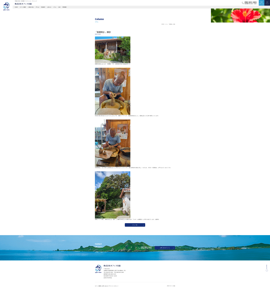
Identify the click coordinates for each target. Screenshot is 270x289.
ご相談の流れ (31, 7)
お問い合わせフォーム (165, 247)
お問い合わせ (105, 286)
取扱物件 (43, 7)
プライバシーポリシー (113, 286)
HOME (16, 7)
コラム (54, 7)
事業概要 (64, 7)
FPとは (37, 7)
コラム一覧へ (135, 224)
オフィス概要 (23, 7)
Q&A (59, 7)
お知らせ (49, 7)
